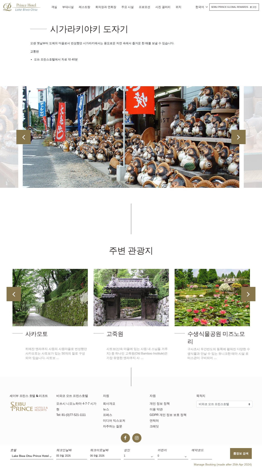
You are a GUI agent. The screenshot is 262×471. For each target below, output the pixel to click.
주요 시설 (127, 7)
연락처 (154, 420)
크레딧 (154, 426)
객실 (54, 7)
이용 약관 (156, 409)
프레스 (107, 415)
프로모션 (144, 7)
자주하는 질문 (112, 426)
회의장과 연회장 (105, 7)
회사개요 (109, 403)
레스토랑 (84, 7)
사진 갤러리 (163, 7)
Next (238, 137)
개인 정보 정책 (160, 403)
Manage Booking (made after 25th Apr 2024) (223, 464)
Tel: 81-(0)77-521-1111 (71, 415)
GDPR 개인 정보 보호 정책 (168, 415)
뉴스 (106, 409)
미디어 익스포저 (114, 420)
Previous (23, 137)
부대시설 (68, 7)
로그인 (253, 7)
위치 (178, 7)
